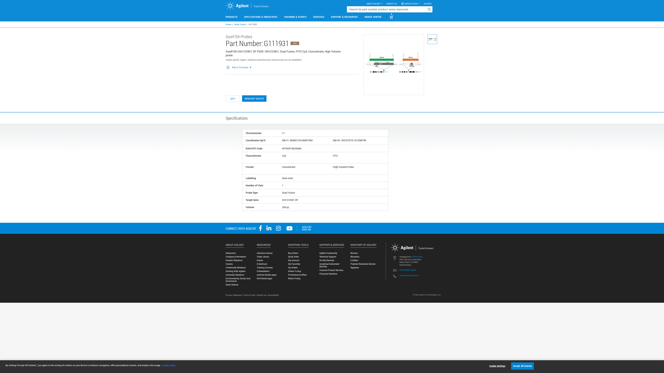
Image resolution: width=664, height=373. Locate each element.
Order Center (373, 16)
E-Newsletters (263, 271)
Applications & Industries (261, 16)
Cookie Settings (497, 365)
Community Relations (236, 267)
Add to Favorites (240, 67)
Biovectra (355, 256)
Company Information (236, 256)
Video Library (263, 256)
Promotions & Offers (297, 275)
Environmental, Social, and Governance (238, 279)
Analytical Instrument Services (329, 265)
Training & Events (295, 16)
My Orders (293, 267)
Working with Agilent (235, 271)
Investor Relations (234, 260)
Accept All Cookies (522, 365)
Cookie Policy (169, 365)
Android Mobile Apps (266, 275)
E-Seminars (262, 264)
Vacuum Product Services (331, 270)
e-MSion (354, 260)
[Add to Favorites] (228, 67)
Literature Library (265, 253)
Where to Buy (294, 271)
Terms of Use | (250, 295)
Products (231, 16)
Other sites (418, 256)
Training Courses (265, 267)
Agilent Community (328, 253)
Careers (229, 264)
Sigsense (355, 267)
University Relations (235, 275)
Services (318, 16)
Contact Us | (262, 295)
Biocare (354, 253)
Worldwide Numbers (408, 275)
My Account (293, 260)
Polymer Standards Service (363, 264)
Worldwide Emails (407, 270)
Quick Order (293, 256)
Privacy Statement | (234, 295)
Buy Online (293, 253)
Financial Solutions (328, 273)
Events (260, 260)
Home (228, 24)
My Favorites (294, 264)
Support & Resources (344, 16)
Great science (232, 284)
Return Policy (294, 278)
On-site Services (326, 260)
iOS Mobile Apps (264, 278)
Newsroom (231, 253)
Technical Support (327, 256)
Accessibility (273, 295)
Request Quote (254, 98)
